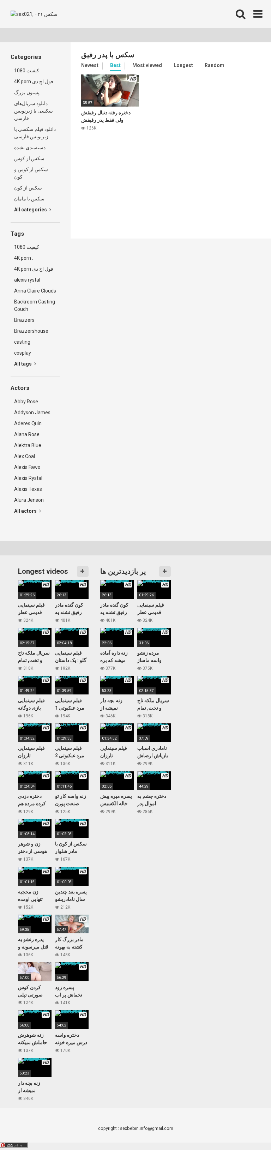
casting (22, 342)
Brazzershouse (31, 331)
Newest (89, 65)
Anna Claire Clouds (35, 291)
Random (214, 65)
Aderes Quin (28, 423)
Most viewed (147, 65)
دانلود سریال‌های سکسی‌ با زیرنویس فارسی (33, 111)
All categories (31, 209)
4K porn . (23, 258)
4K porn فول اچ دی (33, 81)
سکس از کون (28, 188)
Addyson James (32, 412)
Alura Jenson (29, 500)
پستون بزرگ (27, 92)
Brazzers (24, 320)
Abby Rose (26, 401)
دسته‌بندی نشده (30, 147)
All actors (26, 511)
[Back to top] (247, 1128)
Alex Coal (24, 456)
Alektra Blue (27, 445)
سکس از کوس (29, 158)
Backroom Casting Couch (34, 305)
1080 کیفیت (26, 70)
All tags (23, 364)
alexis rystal (27, 280)
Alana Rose (27, 434)
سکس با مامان (29, 198)
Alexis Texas (28, 489)
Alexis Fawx (27, 467)
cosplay (22, 353)
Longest (183, 65)
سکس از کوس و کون (31, 173)
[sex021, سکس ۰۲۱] (34, 14)
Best (115, 65)
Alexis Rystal (28, 478)
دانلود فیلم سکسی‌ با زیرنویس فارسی (35, 132)
